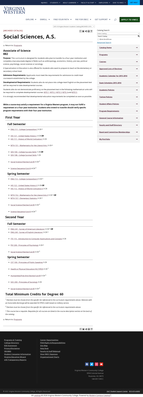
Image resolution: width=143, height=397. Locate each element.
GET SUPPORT (101, 19)
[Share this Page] (86, 31)
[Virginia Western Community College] (14, 10)
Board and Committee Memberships (114, 132)
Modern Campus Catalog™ (100, 395)
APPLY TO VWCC (129, 19)
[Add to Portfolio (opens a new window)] (83, 31)
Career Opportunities (49, 340)
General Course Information (111, 118)
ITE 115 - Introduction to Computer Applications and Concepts (36, 239)
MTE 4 (65, 92)
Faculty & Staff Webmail (50, 351)
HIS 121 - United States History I (24, 136)
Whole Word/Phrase (105, 39)
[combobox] (74, 26)
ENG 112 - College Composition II (24, 179)
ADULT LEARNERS (69, 3)
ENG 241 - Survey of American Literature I (28, 229)
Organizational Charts (49, 357)
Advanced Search (104, 42)
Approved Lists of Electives (110, 69)
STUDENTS (54, 3)
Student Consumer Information (17, 354)
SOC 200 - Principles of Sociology (24, 282)
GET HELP (133, 2)
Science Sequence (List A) (21, 168)
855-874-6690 (134, 391)
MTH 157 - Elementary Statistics (24, 198)
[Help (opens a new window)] (91, 31)
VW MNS (7, 351)
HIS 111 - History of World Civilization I (27, 139)
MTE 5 (74, 92)
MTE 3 (59, 92)
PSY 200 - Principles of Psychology (25, 245)
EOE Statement (10, 346)
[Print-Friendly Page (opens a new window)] (89, 31)
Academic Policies (106, 90)
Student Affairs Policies (109, 104)
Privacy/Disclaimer (12, 348)
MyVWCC (44, 3)
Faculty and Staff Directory (110, 125)
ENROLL (43, 19)
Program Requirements (109, 111)
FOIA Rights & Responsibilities (52, 343)
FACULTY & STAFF (87, 3)
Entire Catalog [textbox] (102, 33)
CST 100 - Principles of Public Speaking (27, 262)
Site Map (44, 346)
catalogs (37, 395)
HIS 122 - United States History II (24, 185)
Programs (18, 45)
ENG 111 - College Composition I (24, 129)
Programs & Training (13, 340)
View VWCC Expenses (49, 354)
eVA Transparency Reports (15, 360)
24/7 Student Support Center (117, 391)
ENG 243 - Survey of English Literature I (27, 232)
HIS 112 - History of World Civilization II (27, 188)
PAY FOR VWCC (82, 19)
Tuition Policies (105, 97)
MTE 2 (52, 92)
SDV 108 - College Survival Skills (24, 155)
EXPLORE (30, 19)
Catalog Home (105, 47)
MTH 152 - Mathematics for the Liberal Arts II (29, 195)
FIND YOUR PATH (61, 19)
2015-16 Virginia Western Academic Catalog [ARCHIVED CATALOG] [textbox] (74, 26)
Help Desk (44, 348)
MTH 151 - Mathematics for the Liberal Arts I (29, 145)
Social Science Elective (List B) (23, 162)
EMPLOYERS (103, 3)
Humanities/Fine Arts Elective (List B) (26, 275)
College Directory (11, 343)
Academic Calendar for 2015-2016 (113, 76)
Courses (102, 62)
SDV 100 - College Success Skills (23, 152)
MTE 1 (46, 92)
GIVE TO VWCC (118, 3)
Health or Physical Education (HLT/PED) (27, 269)
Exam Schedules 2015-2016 (110, 83)
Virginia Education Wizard (15, 357)
